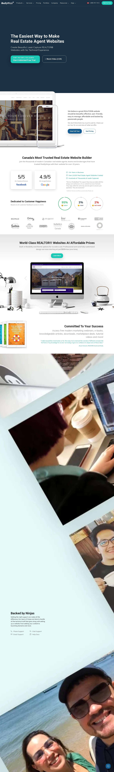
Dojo (73, 3)
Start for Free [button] (107, 3)
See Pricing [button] (89, 131)
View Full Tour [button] (75, 131)
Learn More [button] (57, 255)
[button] (25, 59)
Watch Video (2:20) (54, 59)
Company (54, 3)
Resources (64, 3)
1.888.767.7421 (94, 3)
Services (29, 3)
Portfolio (46, 3)
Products (19, 3)
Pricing (38, 3)
